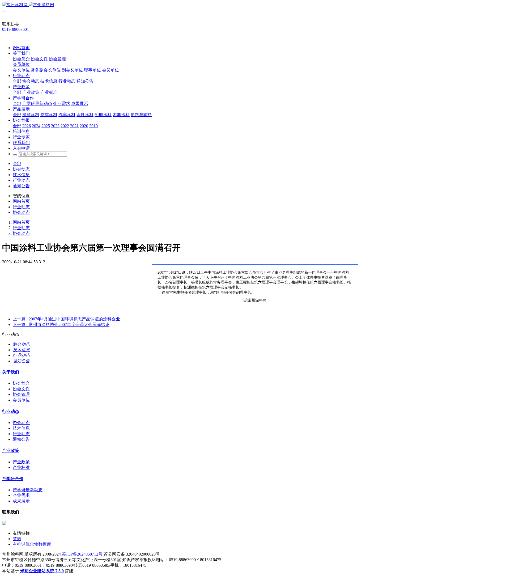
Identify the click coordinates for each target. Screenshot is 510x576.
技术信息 (21, 174)
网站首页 (21, 47)
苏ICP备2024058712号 (82, 554)
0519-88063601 (15, 29)
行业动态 (21, 180)
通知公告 (21, 186)
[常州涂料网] (255, 5)
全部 (17, 81)
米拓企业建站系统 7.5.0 (42, 571)
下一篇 (61, 324)
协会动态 (21, 169)
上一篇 (66, 319)
